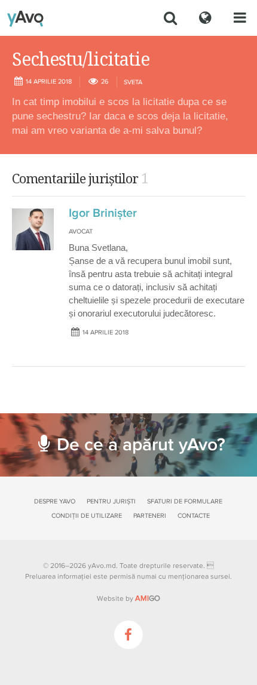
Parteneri (149, 516)
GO (147, 598)
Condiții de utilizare (86, 516)
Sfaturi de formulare (184, 501)
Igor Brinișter (103, 213)
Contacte (194, 516)
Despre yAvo (54, 501)
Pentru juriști (111, 501)
